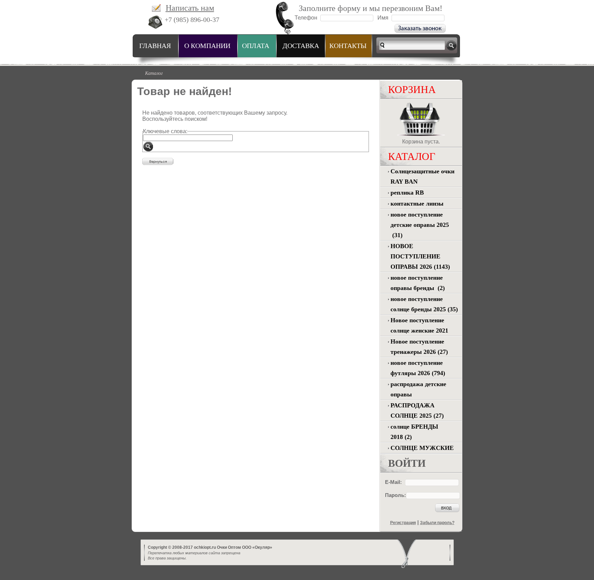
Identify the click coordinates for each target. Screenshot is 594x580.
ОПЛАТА (255, 45)
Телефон (306, 18)
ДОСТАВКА (301, 45)
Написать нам (190, 8)
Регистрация (403, 522)
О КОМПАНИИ (207, 45)
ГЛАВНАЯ (155, 45)
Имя (382, 18)
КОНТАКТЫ (347, 45)
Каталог (154, 73)
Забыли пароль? (437, 522)
